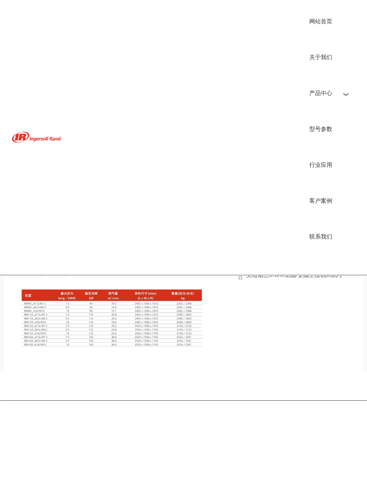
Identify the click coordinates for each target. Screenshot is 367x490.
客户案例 (320, 201)
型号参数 (320, 129)
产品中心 (320, 93)
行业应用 (320, 165)
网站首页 (320, 21)
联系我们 (320, 237)
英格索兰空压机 (38, 137)
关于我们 (320, 57)
